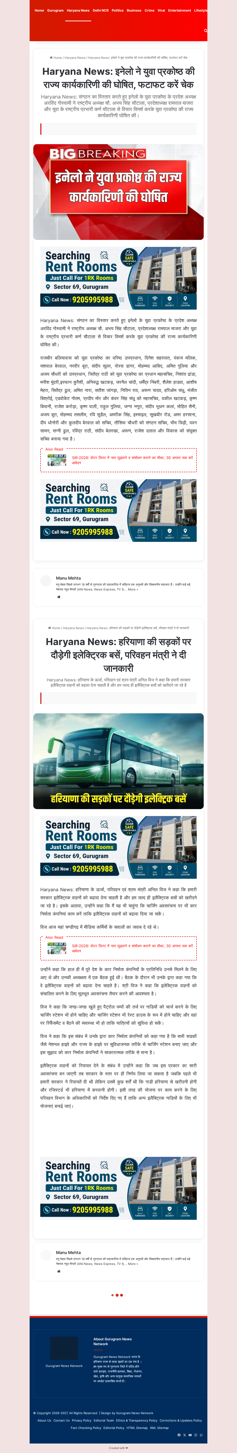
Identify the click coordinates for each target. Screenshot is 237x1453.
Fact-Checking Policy (86, 1428)
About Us (44, 1420)
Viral (161, 10)
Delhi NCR (101, 10)
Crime (149, 10)
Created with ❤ (118, 1448)
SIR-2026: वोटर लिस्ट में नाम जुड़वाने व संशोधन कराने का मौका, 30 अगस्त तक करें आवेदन (132, 460)
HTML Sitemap (137, 1428)
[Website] (59, 597)
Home (39, 10)
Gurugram (55, 10)
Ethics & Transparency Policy (136, 1420)
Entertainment (179, 10)
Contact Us (61, 1420)
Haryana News (78, 10)
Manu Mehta (68, 578)
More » (133, 589)
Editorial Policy (113, 1428)
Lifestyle (201, 10)
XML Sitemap (159, 1428)
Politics (118, 10)
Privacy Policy (81, 1420)
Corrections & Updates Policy (181, 1420)
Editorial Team (104, 1420)
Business (134, 10)
